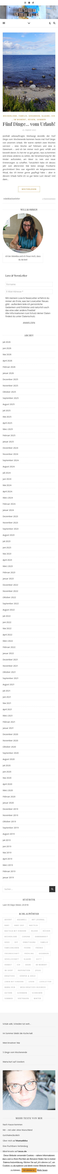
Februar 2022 (9, 647)
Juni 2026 (7, 348)
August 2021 (9, 684)
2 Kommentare (48, 198)
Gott (39, 959)
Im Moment (20, 119)
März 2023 (8, 566)
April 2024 (7, 491)
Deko (7, 942)
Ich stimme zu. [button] (29, 1170)
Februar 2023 (9, 572)
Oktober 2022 (9, 597)
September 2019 (11, 827)
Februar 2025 (9, 435)
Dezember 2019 (10, 809)
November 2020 (10, 740)
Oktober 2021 (9, 672)
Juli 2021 (7, 690)
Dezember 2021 (10, 659)
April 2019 (7, 858)
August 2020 (9, 759)
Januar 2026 (8, 373)
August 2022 (9, 609)
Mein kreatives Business (33, 987)
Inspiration (24, 970)
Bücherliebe (10, 116)
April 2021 (7, 709)
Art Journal (38, 920)
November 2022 (10, 591)
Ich (53, 116)
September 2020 (11, 753)
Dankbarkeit (41, 936)
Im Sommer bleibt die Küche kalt (18, 1033)
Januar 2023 (8, 578)
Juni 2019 (7, 846)
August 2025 (9, 404)
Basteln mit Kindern (15, 931)
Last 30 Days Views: (12, 904)
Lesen (31, 982)
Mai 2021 (7, 703)
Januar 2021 (8, 728)
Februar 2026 (9, 366)
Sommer (41, 119)
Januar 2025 (8, 441)
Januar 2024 (8, 510)
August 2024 (9, 466)
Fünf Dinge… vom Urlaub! (29, 124)
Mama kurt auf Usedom (13, 1061)
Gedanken (34, 116)
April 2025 (7, 423)
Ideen (28, 965)
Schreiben (37, 993)
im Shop (9, 970)
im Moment (41, 965)
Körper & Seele (28, 976)
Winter (37, 998)
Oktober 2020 (9, 746)
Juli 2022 (7, 616)
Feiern (27, 948)
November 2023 (10, 522)
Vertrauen (23, 998)
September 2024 (11, 460)
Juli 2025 (7, 410)
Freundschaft (12, 953)
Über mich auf (15, 1140)
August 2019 (9, 833)
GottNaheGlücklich (11, 1135)
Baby (7, 925)
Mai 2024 (7, 485)
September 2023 (11, 528)
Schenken (22, 993)
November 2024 (10, 454)
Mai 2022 (7, 628)
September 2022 (11, 603)
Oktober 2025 (9, 391)
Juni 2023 (7, 547)
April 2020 (7, 784)
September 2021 (11, 678)
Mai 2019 (7, 852)
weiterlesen (29, 189)
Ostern (8, 993)
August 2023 (9, 535)
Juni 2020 (7, 771)
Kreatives (10, 976)
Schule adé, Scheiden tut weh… (17, 1023)
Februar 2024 (9, 503)
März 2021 (8, 715)
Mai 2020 (7, 777)
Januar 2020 (8, 802)
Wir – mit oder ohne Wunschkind (17, 1130)
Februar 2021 (9, 721)
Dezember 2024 (10, 447)
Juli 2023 (7, 541)
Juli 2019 (7, 840)
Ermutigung (29, 942)
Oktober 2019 (9, 821)
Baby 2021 (19, 925)
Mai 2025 (7, 416)
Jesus (38, 970)
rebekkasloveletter (11, 198)
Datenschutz (28, 316)
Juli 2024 (7, 472)
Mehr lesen (42, 1170)
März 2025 (8, 429)
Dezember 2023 (10, 516)
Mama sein (10, 987)
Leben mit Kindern (14, 982)
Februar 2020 (9, 796)
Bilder (34, 931)
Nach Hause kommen (12, 1124)
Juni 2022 (7, 622)
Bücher (46, 931)
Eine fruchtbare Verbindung (15, 1146)
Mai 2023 (7, 553)
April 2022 (7, 634)
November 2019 (10, 815)
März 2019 (8, 865)
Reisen (31, 119)
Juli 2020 (7, 765)
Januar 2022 (8, 653)
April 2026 (7, 360)
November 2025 (10, 385)
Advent (8, 920)
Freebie (39, 948)
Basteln (33, 925)
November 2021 (10, 665)
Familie (23, 116)
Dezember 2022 (10, 584)
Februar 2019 (9, 871)
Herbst (8, 965)
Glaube (46, 116)
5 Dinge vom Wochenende (15, 1052)
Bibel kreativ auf (15, 1151)
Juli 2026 (7, 342)
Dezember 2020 (10, 734)
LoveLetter (45, 982)
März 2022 (8, 640)
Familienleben (12, 948)
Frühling (29, 953)
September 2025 (11, 398)
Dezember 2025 (10, 379)
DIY (16, 942)
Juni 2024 (7, 479)
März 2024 (8, 497)
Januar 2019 (8, 877)
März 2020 (8, 790)
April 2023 (7, 560)
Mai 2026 (7, 354)
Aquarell (22, 920)
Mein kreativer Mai (11, 1042)
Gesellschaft (12, 959)
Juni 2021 (7, 696)
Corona (26, 936)
